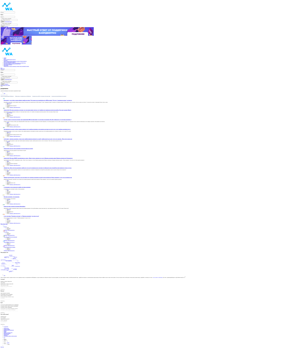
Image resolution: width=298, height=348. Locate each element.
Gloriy (8, 180)
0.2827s (8, 342)
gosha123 (8, 218)
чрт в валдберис (3, 317)
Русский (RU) (6, 326)
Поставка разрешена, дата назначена (11, 196)
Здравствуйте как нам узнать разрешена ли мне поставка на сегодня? (18, 148)
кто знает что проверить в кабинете (9, 247)
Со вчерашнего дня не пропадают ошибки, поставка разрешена (17, 187)
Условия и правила (7, 329)
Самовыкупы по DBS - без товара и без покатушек (41, 96)
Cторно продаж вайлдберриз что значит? (58, 96)
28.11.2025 (5, 231)
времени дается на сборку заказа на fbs (7, 283)
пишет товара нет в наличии (5, 293)
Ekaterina (8, 141)
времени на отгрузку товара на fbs (6, 281)
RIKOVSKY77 (9, 103)
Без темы (5, 226)
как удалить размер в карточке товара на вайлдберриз (9, 306)
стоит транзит (3, 282)
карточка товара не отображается (6, 295)
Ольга (8, 189)
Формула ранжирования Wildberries (7, 96)
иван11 (8, 122)
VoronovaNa (9, 209)
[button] (1, 45)
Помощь (5, 330)
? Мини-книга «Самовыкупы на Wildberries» (23, 96)
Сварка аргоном (6, 334)
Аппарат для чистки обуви (8, 332)
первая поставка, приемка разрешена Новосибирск (14, 206)
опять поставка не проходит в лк (9, 242)
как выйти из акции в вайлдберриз (6, 307)
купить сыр (5, 335)
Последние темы (4, 224)
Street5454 (8, 199)
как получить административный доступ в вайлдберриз (10, 304)
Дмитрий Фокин (9, 112)
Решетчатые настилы (7, 333)
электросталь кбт (3, 316)
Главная (5, 331)
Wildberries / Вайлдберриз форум (14, 107)
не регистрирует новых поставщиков (6, 294)
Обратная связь (6, 328)
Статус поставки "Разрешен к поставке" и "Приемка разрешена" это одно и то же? (21, 216)
